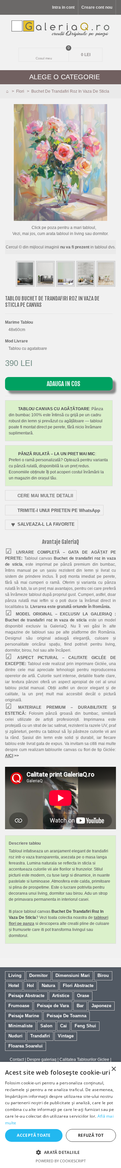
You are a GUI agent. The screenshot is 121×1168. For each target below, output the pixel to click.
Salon (46, 1025)
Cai (63, 1025)
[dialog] (60, 1115)
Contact (17, 1059)
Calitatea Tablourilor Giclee (84, 1059)
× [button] (113, 1069)
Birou (103, 975)
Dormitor (38, 975)
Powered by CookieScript (61, 1160)
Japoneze (101, 1005)
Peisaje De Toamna (66, 1015)
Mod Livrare (17, 341)
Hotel (13, 985)
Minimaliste (20, 1025)
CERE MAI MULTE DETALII (45, 495)
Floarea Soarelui (25, 1045)
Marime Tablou (19, 322)
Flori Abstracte (78, 985)
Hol (30, 985)
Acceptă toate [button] (33, 1135)
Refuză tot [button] (91, 1135)
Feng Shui (85, 1025)
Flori (20, 91)
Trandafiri (40, 1035)
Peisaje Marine (23, 1015)
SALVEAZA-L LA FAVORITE (46, 524)
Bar (80, 1005)
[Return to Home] (7, 91)
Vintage (66, 1035)
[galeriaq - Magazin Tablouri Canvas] (61, 28)
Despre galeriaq (41, 1059)
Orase (83, 995)
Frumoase (18, 1005)
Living (15, 975)
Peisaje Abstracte (26, 995)
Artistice (60, 995)
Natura (48, 985)
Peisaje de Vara (53, 1005)
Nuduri (15, 1035)
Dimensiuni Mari (72, 975)
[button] (60, 1152)
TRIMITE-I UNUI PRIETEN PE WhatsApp (58, 510)
